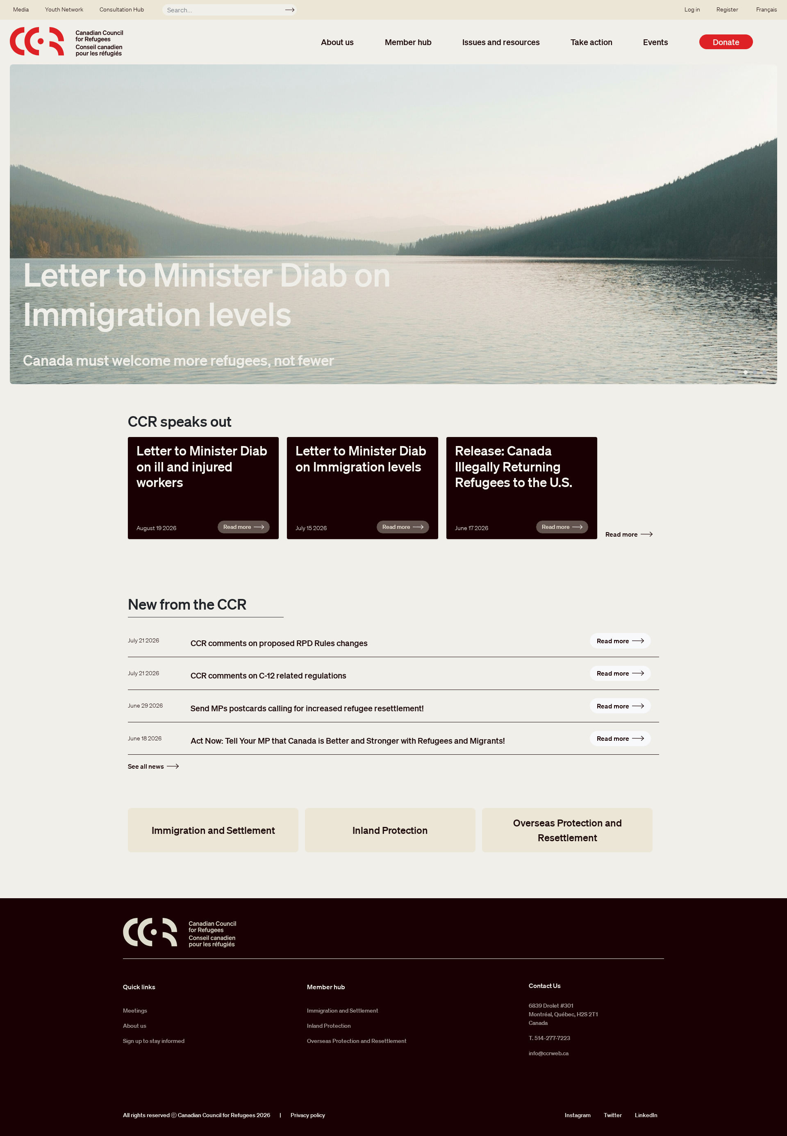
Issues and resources (501, 42)
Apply (293, 11)
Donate (726, 42)
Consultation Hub (122, 9)
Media (21, 9)
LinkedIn (646, 1115)
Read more (237, 526)
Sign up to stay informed (153, 1041)
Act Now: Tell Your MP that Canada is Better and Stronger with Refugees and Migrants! (348, 740)
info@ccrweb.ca (549, 1053)
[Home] (66, 42)
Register (727, 9)
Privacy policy (308, 1115)
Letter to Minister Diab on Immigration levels (207, 293)
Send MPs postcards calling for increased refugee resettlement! (307, 708)
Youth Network (64, 9)
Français (766, 9)
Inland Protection (390, 830)
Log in (692, 9)
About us (337, 42)
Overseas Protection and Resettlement (567, 830)
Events (655, 42)
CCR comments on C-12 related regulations (268, 675)
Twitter (613, 1115)
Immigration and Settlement (213, 830)
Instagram (578, 1115)
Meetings (135, 1010)
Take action (591, 42)
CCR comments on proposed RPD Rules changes (279, 643)
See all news (146, 766)
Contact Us (545, 985)
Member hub (408, 42)
